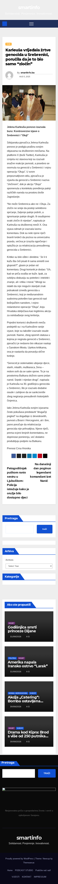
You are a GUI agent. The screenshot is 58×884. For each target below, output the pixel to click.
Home (10, 870)
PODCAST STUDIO (24, 870)
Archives (9, 560)
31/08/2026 (16, 637)
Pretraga (11, 518)
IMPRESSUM (40, 877)
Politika (12, 658)
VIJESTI (15, 877)
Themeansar (28, 862)
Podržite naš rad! (43, 870)
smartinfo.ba (27, 72)
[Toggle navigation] (31, 23)
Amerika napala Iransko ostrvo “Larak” (28, 664)
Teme (8, 44)
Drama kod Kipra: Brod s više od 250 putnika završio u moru (28, 736)
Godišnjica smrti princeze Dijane (22, 629)
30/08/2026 (16, 707)
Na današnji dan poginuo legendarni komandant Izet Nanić (40, 472)
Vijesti (33, 693)
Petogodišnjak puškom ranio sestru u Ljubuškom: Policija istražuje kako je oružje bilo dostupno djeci (18, 483)
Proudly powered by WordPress (19, 858)
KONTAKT (26, 877)
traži (44, 529)
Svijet (11, 623)
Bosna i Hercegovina (18, 693)
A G (28, 637)
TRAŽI (47, 773)
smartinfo (29, 7)
